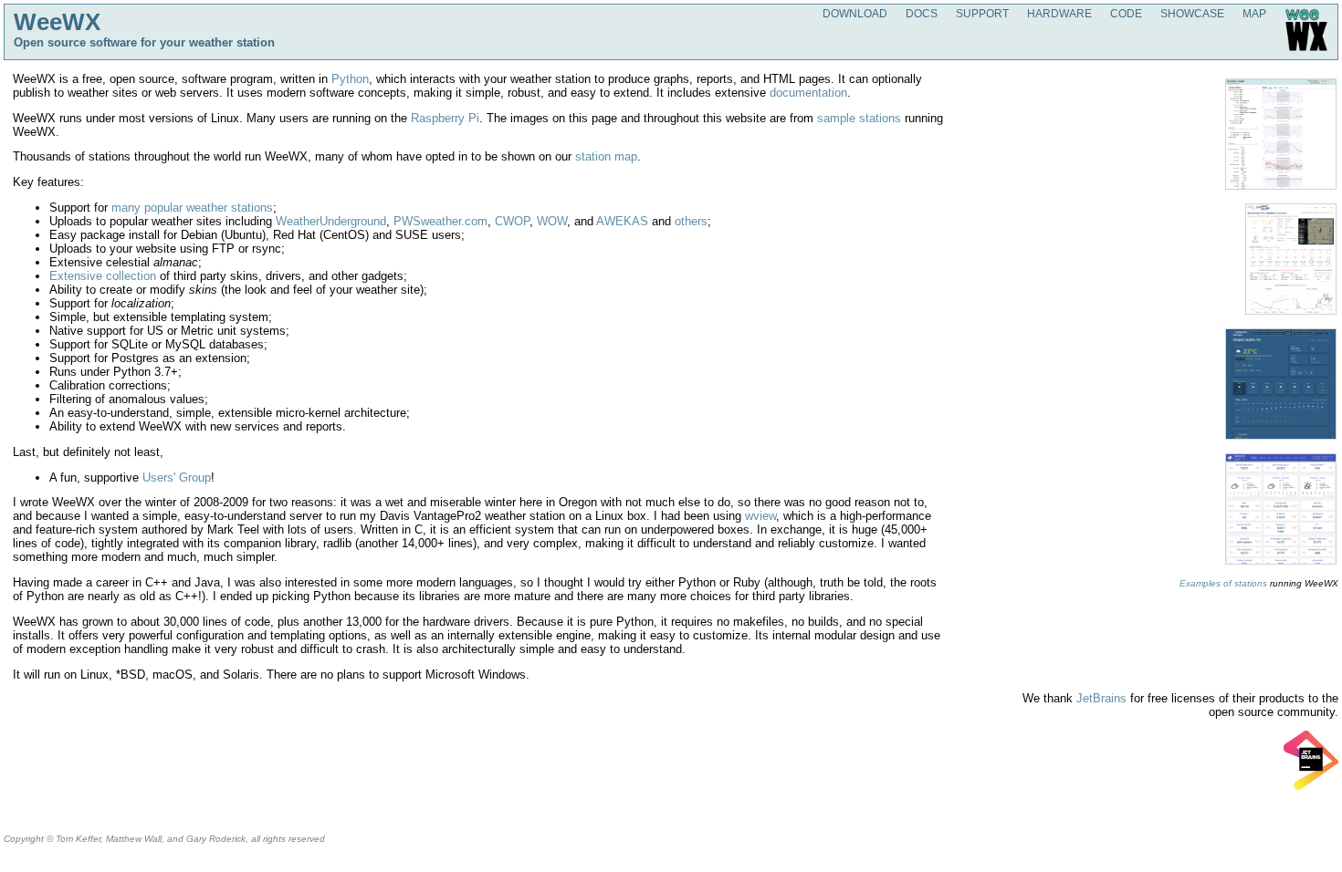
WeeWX (57, 22)
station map (606, 156)
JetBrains (1101, 698)
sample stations (859, 118)
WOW (552, 221)
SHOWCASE (1192, 13)
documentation (808, 92)
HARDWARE (1059, 13)
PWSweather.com (440, 221)
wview (760, 516)
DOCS (922, 13)
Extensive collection (102, 276)
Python (350, 79)
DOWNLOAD (855, 13)
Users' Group (176, 477)
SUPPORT (982, 13)
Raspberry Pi (445, 118)
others (691, 221)
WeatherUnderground (331, 221)
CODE (1126, 13)
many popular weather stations (192, 207)
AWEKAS (622, 221)
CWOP (512, 221)
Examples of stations (1223, 583)
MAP (1254, 13)
